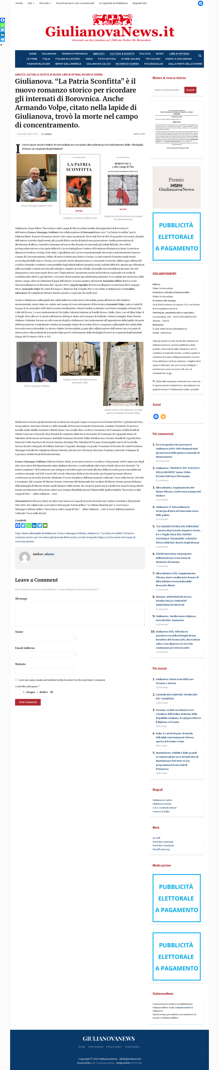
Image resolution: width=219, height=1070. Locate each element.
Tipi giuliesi (152, 59)
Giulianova (49, 53)
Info (29, 3)
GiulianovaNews (109, 1038)
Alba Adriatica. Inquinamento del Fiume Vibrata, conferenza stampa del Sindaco (178, 491)
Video (89, 59)
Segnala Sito (140, 3)
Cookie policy (132, 1046)
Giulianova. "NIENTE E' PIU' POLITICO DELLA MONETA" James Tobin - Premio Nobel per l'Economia (178, 472)
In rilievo (55, 74)
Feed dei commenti (163, 845)
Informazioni (95, 1046)
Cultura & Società (122, 53)
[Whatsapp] (28, 525)
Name (19, 631)
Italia (46, 59)
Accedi (156, 838)
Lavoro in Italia (161, 811)
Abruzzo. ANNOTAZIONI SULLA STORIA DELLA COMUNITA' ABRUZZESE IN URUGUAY (173, 600)
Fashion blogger (38, 64)
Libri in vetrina (179, 53)
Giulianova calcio (98, 64)
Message (21, 598)
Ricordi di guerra (127, 64)
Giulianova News (162, 803)
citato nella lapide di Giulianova (39, 533)
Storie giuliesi (130, 59)
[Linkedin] (34, 525)
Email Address (25, 648)
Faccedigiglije (153, 64)
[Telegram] (39, 525)
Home (19, 3)
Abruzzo (99, 53)
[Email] (45, 525)
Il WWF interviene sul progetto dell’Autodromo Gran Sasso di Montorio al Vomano (174, 558)
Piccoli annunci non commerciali (75, 3)
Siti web (44, 3)
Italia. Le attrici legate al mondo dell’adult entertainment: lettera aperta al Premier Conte (175, 737)
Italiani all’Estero (67, 59)
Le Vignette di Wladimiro (113, 3)
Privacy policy (114, 1046)
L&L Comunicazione (180, 1007)
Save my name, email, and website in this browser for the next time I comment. (62, 680)
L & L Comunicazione (165, 807)
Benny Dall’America (68, 64)
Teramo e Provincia (75, 53)
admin (48, 134)
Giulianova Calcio (162, 800)
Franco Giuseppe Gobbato (71, 533)
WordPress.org (161, 849)
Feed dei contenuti (163, 841)
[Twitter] (23, 525)
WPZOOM (136, 1063)
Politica (145, 53)
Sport (160, 53)
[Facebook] (17, 525)
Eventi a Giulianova (179, 59)
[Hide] (1, 45)
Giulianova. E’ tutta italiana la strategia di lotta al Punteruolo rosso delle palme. (177, 511)
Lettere (32, 59)
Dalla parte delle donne (185, 64)
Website (20, 664)
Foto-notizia (107, 59)
